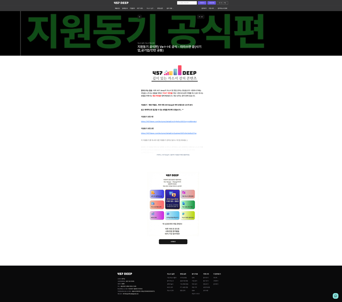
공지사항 (205, 290)
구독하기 (202, 3)
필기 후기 (206, 281)
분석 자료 (169, 8)
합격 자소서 (170, 281)
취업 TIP (194, 287)
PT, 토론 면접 (184, 287)
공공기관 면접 (184, 281)
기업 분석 (194, 281)
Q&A (193, 290)
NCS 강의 (170, 287)
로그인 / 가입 (222, 3)
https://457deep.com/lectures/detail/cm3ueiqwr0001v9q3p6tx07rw (168, 133)
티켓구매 (211, 3)
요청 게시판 (206, 287)
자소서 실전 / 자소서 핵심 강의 (146, 43)
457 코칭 (140, 8)
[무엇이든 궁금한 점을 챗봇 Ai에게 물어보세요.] (335, 296)
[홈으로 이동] (121, 3)
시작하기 (173, 241)
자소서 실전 (150, 8)
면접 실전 (160, 8)
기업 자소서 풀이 (172, 278)
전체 (193, 278)
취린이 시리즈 (196, 294)
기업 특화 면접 (184, 284)
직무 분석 (194, 284)
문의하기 (215, 284)
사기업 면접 (183, 278)
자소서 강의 (170, 290)
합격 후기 (206, 278)
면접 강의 (182, 290)
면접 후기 (206, 284)
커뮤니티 (211, 8)
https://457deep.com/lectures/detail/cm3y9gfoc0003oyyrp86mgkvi (169, 121)
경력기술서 (170, 284)
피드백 (215, 278)
